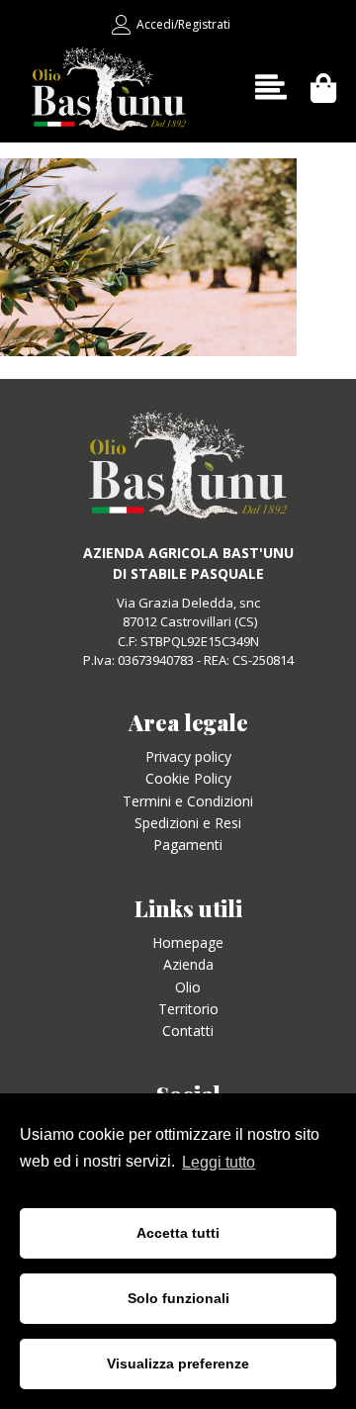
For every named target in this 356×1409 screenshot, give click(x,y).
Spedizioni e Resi (187, 822)
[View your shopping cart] (323, 88)
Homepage (187, 942)
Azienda (188, 964)
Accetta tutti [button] (178, 1233)
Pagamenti (187, 844)
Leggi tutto (218, 1162)
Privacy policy (188, 756)
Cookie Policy (188, 778)
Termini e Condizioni (188, 801)
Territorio (188, 1008)
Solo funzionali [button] (178, 1298)
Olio (188, 987)
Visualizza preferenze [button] (178, 1363)
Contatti (188, 1030)
